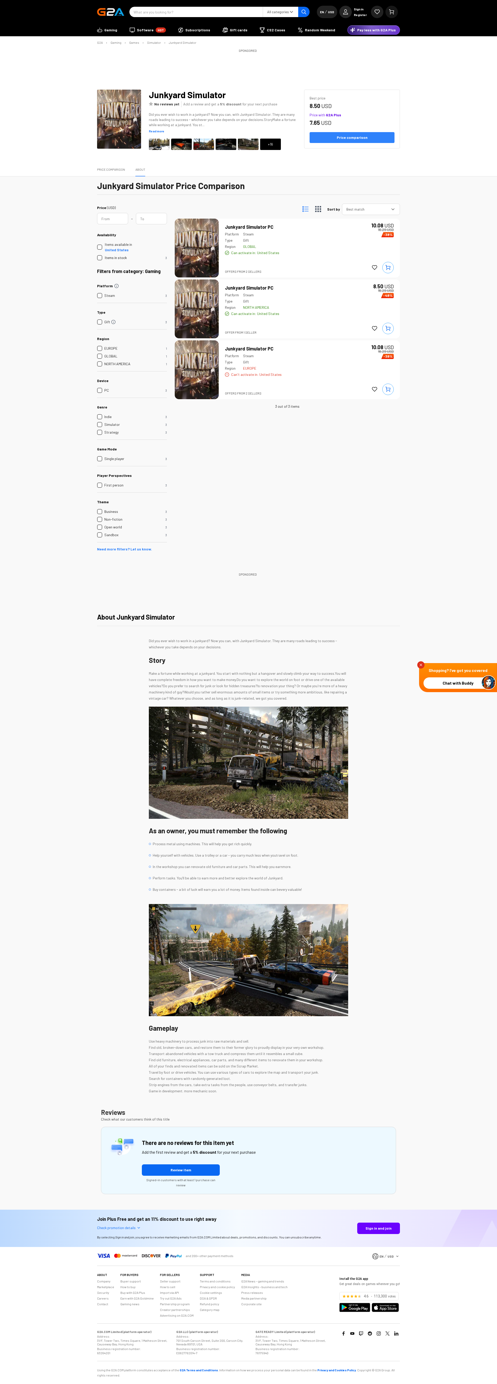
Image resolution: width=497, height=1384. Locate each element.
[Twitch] (361, 1333)
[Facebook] (343, 1333)
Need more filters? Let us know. (124, 549)
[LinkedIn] (396, 1333)
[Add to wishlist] (374, 267)
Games (134, 42)
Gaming (116, 42)
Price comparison (111, 169)
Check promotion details (116, 1227)
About (140, 169)
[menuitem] (107, 30)
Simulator (154, 42)
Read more (156, 131)
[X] (387, 1333)
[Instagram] (378, 1333)
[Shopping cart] (391, 12)
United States (117, 250)
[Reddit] (370, 1333)
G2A (100, 42)
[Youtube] (352, 1333)
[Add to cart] (388, 267)
